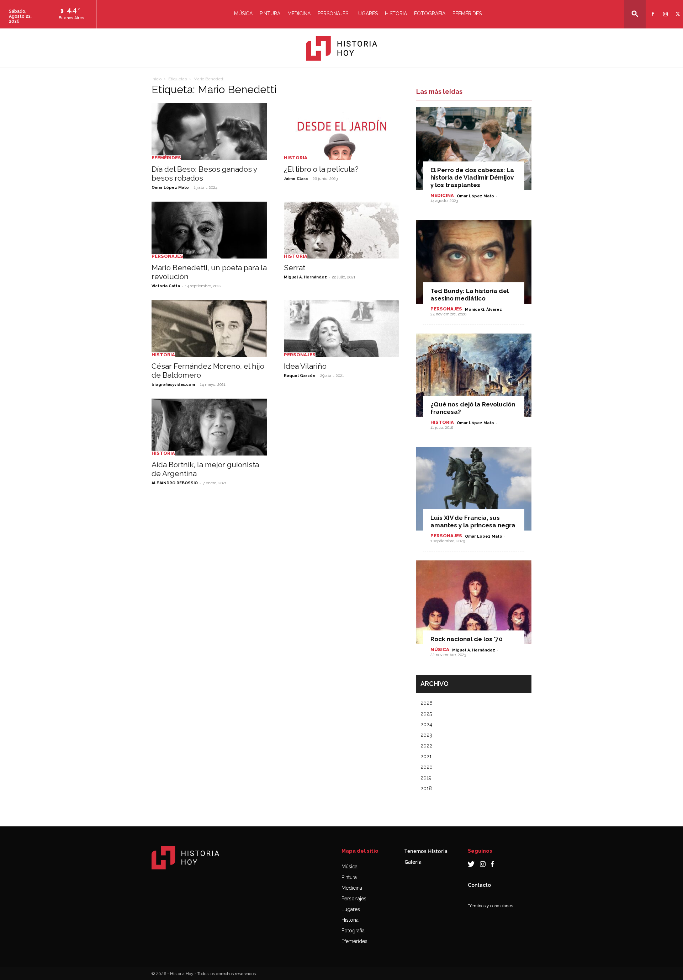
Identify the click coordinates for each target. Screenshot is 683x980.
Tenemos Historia (426, 851)
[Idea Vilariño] (341, 328)
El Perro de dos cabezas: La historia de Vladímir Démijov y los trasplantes (472, 177)
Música (243, 13)
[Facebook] (652, 9)
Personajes (333, 13)
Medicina (299, 13)
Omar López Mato (170, 187)
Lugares (366, 13)
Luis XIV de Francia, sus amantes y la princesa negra (472, 521)
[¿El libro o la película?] (341, 131)
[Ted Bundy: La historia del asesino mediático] (473, 262)
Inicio (157, 78)
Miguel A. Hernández (305, 277)
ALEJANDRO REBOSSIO (175, 483)
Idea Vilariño (305, 366)
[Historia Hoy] (341, 48)
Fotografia (429, 13)
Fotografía (353, 930)
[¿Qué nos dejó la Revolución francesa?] (473, 375)
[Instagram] (664, 9)
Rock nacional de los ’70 (466, 639)
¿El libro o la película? (321, 169)
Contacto (479, 885)
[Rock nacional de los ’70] (473, 602)
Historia (396, 13)
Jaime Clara (296, 178)
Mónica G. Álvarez (483, 309)
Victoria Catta (166, 286)
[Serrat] (341, 230)
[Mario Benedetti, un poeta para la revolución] (209, 230)
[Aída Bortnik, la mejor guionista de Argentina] (209, 427)
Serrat (294, 267)
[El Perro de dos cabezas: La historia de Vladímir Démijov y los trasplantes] (473, 148)
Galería (413, 861)
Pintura (270, 13)
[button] (635, 13)
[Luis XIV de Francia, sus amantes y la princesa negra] (473, 489)
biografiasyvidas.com (173, 384)
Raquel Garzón (299, 375)
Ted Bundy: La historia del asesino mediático (469, 294)
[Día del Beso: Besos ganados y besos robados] (209, 131)
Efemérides (467, 13)
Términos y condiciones (490, 905)
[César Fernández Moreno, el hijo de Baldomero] (209, 328)
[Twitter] (677, 9)
